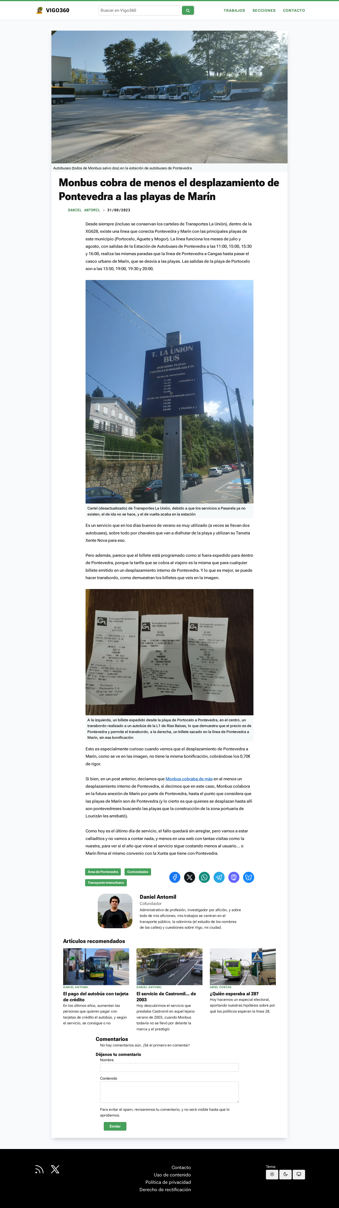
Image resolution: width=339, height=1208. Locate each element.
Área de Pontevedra (103, 872)
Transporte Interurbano (106, 883)
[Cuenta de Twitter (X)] (55, 1169)
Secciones (264, 11)
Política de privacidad (168, 1182)
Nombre (107, 1060)
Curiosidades (137, 872)
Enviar (115, 1126)
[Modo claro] (272, 1174)
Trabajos (234, 11)
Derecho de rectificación (165, 1189)
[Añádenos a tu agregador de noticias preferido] (39, 1169)
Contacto (294, 11)
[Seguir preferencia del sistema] (299, 1174)
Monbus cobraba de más (189, 778)
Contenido (108, 1078)
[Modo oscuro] (285, 1174)
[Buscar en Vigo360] (188, 10)
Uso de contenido (172, 1175)
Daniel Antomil (84, 209)
